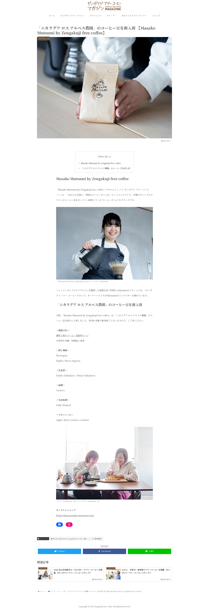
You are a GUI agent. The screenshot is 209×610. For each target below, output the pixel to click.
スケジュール (44, 539)
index (101, 156)
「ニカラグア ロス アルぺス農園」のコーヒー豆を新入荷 (105, 168)
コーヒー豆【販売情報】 (94, 539)
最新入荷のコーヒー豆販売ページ (72, 335)
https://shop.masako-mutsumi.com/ (75, 515)
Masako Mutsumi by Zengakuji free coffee (101, 163)
